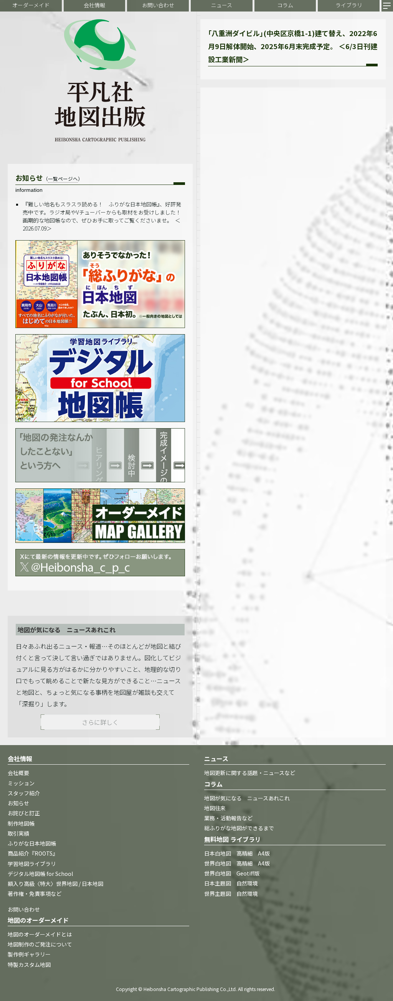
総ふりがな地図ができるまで (239, 828)
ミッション (21, 783)
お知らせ (18, 803)
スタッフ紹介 (24, 793)
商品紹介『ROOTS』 (33, 853)
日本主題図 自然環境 (231, 883)
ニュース (221, 5)
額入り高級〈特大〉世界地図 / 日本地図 (55, 883)
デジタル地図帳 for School (40, 873)
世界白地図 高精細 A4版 (237, 863)
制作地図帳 (21, 823)
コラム (285, 5)
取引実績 (18, 833)
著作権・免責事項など (34, 893)
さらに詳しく (100, 722)
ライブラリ (348, 5)
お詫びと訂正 (24, 813)
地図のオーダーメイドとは (40, 934)
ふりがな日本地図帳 (32, 843)
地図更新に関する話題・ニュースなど (249, 773)
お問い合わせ (158, 5)
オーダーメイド (31, 5)
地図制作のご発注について (40, 944)
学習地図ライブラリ (32, 863)
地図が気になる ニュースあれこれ (247, 798)
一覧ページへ (63, 178)
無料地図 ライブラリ (232, 839)
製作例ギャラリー (29, 954)
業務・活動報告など (228, 818)
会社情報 (94, 5)
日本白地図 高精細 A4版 (237, 853)
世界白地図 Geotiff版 (231, 873)
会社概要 (18, 773)
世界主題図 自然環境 (231, 893)
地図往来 (215, 808)
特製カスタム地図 (29, 964)
